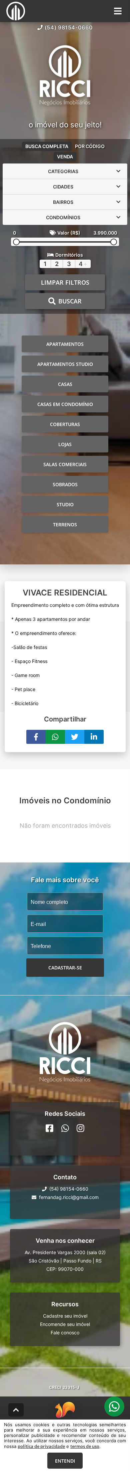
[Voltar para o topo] (16, 1410)
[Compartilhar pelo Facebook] (36, 737)
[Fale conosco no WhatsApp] (65, 1128)
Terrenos (65, 524)
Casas (65, 384)
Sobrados (65, 484)
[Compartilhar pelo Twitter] (74, 737)
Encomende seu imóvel (65, 1324)
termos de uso (84, 1446)
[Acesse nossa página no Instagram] (80, 1128)
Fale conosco (65, 1332)
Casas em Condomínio (65, 404)
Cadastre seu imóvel (65, 1316)
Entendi (65, 1461)
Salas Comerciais (65, 464)
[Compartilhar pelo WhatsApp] (55, 737)
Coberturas (65, 424)
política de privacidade (41, 1446)
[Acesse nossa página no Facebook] (49, 1128)
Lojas (65, 444)
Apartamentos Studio (65, 364)
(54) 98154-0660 (69, 27)
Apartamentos (65, 344)
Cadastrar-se (65, 967)
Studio (65, 504)
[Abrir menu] (118, 11)
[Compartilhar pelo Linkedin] (94, 737)
